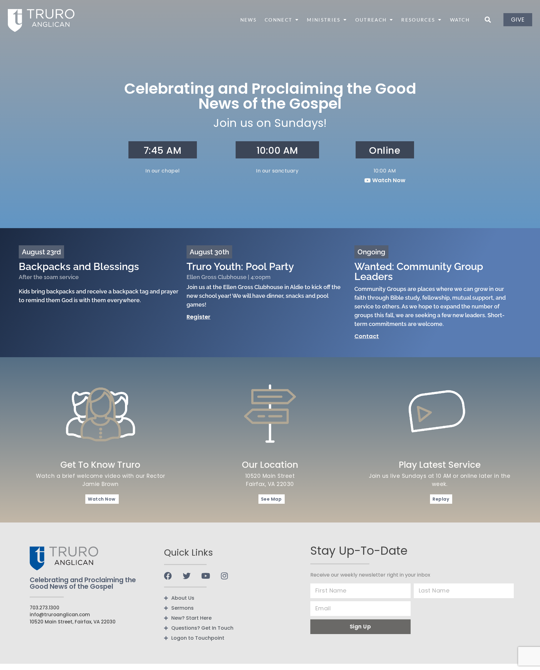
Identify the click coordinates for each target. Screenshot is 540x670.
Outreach (371, 19)
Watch (460, 19)
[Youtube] (205, 576)
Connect (278, 19)
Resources (418, 19)
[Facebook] (168, 576)
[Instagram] (224, 576)
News (248, 19)
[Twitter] (187, 576)
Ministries (323, 19)
